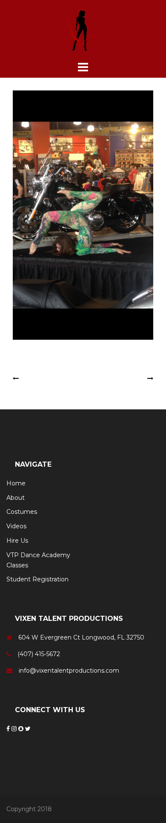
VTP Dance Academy (38, 555)
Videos (16, 526)
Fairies (29, 378)
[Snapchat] (21, 729)
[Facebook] (8, 729)
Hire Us (17, 540)
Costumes (21, 512)
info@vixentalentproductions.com (69, 670)
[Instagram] (14, 729)
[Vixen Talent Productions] (83, 29)
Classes (17, 565)
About (15, 498)
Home (16, 483)
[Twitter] (28, 729)
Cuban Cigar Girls (120, 378)
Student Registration (37, 579)
